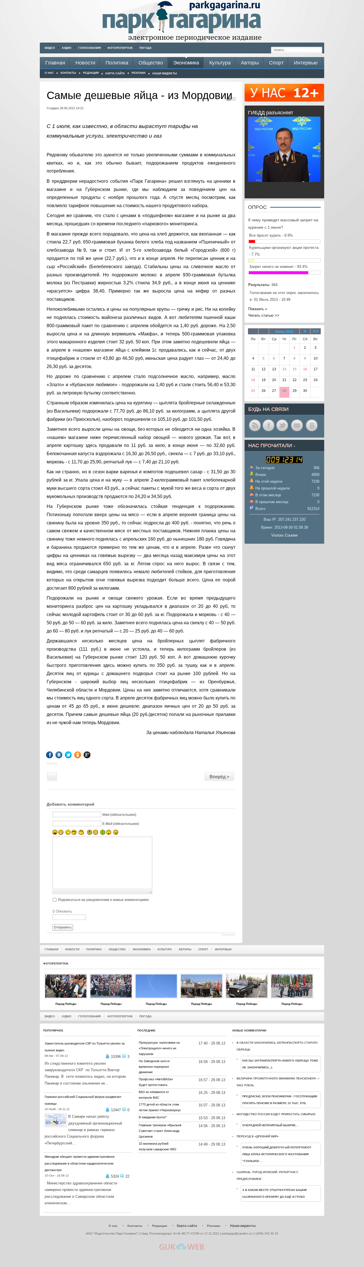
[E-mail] (233, 100)
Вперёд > (219, 776)
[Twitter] (72, 754)
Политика (94, 949)
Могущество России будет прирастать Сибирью (276, 1114)
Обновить (64, 911)
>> (316, 331)
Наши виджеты (164, 73)
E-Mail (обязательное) (120, 824)
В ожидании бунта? (152, 1117)
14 (284, 369)
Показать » (257, 309)
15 (295, 369)
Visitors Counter (284, 535)
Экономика (142, 949)
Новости (72, 949)
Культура (165, 949)
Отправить (63, 927)
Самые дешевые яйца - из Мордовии (139, 95)
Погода (145, 47)
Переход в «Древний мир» (258, 1136)
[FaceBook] (53, 754)
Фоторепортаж (120, 47)
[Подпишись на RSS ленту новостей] (255, 431)
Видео (50, 47)
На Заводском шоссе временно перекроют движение (154, 1066)
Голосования (89, 47)
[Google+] (91, 754)
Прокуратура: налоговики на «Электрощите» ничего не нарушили (159, 1048)
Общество (117, 949)
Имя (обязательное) (119, 815)
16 (305, 369)
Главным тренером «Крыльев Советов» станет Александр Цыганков (160, 1130)
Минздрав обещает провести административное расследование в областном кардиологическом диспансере (80, 1163)
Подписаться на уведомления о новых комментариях (103, 900)
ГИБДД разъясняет (270, 112)
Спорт (203, 949)
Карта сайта (115, 73)
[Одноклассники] (82, 754)
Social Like (52, 763)
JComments (228, 934)
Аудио (66, 47)
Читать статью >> (263, 315)
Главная (51, 949)
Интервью (223, 949)
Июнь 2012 (284, 332)
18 (253, 380)
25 (253, 391)
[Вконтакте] (63, 754)
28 (284, 391)
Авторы (185, 949)
